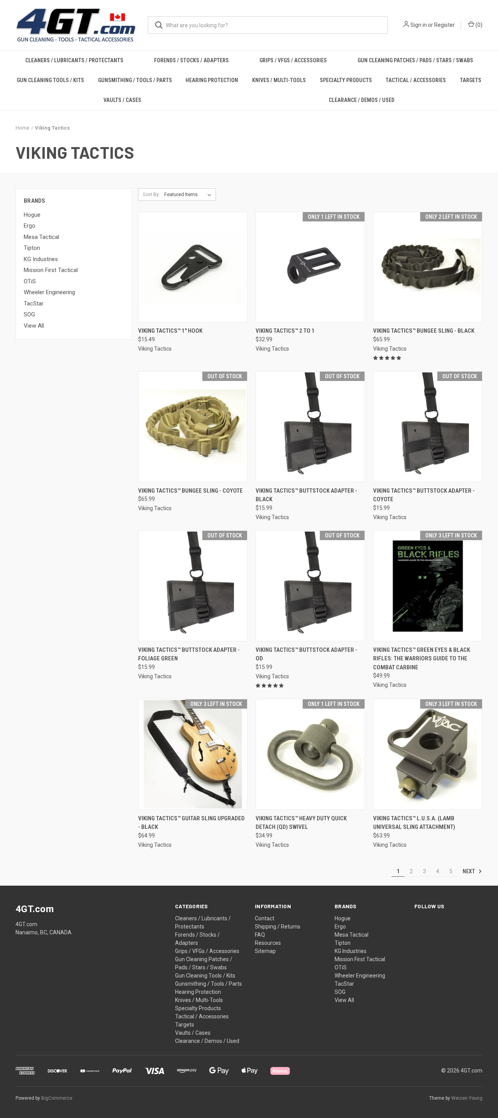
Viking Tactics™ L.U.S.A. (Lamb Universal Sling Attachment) (414, 823)
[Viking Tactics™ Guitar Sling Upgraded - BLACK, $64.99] (193, 754)
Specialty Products (346, 80)
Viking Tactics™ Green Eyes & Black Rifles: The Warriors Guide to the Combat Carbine (421, 658)
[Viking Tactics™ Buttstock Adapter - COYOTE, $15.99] (428, 427)
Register (444, 25)
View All (34, 325)
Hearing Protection (212, 80)
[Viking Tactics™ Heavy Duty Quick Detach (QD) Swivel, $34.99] (310, 754)
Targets (470, 80)
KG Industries (41, 259)
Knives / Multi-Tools (279, 80)
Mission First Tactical (51, 270)
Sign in (418, 25)
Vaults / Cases (122, 100)
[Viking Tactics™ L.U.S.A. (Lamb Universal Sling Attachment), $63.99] (428, 754)
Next (469, 871)
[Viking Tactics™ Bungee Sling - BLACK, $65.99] (428, 267)
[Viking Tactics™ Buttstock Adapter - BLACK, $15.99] (310, 427)
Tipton (32, 247)
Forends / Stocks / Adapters (191, 60)
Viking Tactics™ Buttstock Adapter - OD (306, 654)
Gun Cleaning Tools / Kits (50, 80)
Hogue (32, 214)
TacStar (34, 303)
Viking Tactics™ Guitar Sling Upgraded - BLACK (191, 823)
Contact (264, 918)
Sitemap (265, 951)
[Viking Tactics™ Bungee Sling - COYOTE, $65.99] (193, 427)
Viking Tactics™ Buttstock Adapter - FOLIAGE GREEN (189, 654)
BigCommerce (56, 1098)
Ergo (29, 225)
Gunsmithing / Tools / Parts (135, 80)
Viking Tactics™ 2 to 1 (285, 330)
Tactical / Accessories (416, 80)
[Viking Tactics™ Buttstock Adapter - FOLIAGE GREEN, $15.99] (193, 586)
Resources (268, 943)
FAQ (260, 935)
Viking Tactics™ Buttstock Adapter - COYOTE (424, 495)
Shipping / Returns (277, 926)
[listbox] (189, 194)
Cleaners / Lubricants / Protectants (74, 60)
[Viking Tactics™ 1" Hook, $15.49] (193, 267)
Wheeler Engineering (49, 292)
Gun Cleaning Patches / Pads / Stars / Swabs (415, 60)
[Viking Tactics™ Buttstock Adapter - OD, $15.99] (310, 586)
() (478, 25)
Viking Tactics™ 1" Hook (170, 330)
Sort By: (151, 194)
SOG (29, 314)
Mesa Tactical (41, 236)
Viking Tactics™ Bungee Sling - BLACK (423, 330)
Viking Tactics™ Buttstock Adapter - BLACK (306, 495)
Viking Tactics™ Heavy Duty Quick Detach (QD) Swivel (301, 823)
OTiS (30, 281)
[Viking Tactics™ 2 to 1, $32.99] (310, 267)
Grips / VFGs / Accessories (293, 60)
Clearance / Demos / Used (362, 100)
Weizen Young (466, 1098)
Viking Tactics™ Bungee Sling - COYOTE (190, 490)
